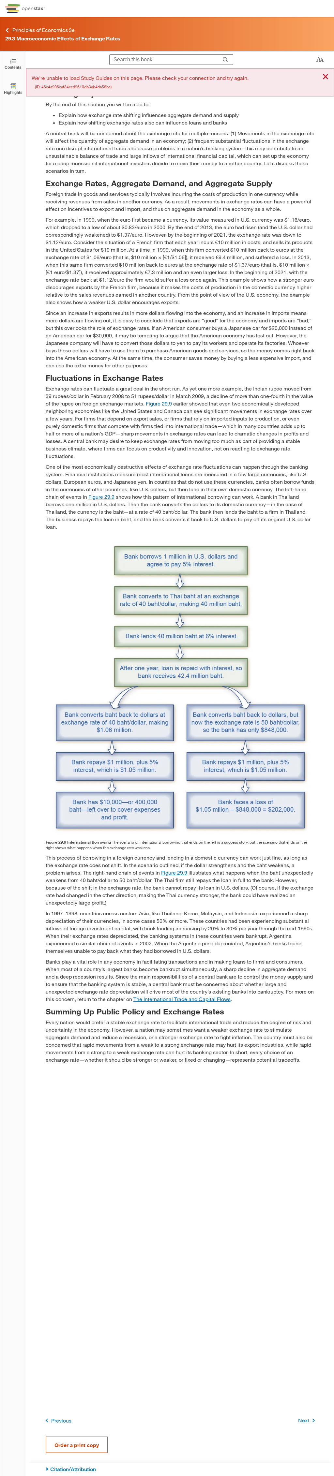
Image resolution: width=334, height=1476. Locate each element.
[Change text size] (320, 60)
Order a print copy (76, 1445)
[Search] (225, 60)
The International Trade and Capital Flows (182, 999)
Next (303, 1420)
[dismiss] (325, 77)
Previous (61, 1420)
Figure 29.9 (159, 403)
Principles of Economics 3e (43, 30)
